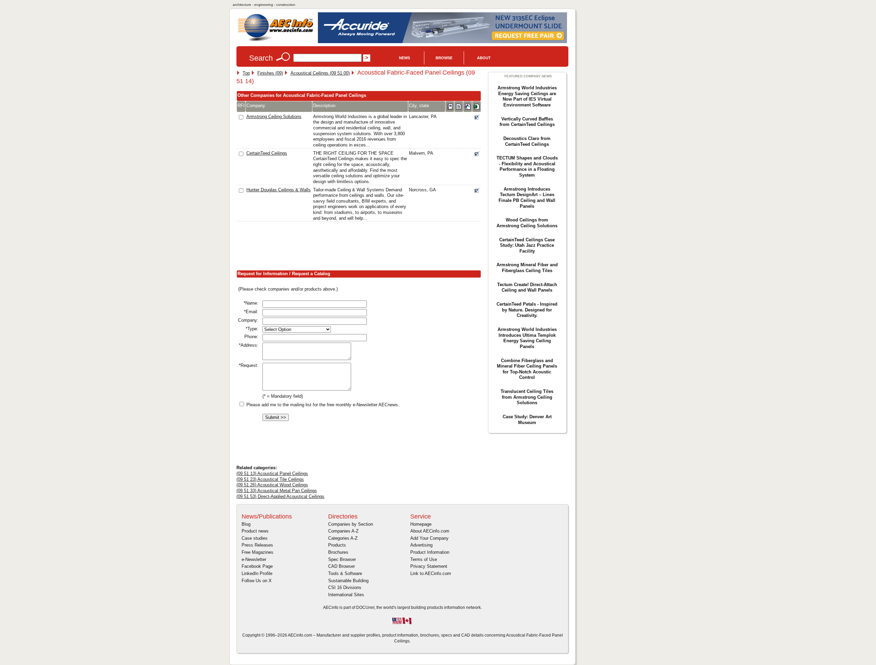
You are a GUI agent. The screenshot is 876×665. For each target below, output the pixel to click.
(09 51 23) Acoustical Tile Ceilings (270, 479)
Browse (444, 58)
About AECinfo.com (429, 531)
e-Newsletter (254, 559)
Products (337, 545)
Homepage (420, 524)
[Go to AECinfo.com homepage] (275, 40)
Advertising (421, 545)
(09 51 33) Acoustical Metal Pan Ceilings (276, 490)
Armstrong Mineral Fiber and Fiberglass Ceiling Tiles (527, 267)
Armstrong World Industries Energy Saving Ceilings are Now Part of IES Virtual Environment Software (527, 96)
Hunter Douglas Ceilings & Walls (278, 189)
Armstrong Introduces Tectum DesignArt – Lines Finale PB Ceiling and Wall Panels (527, 198)
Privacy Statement (428, 566)
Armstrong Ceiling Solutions (273, 116)
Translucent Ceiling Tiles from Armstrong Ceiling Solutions (527, 397)
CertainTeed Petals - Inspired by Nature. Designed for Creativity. (527, 310)
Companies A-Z (343, 531)
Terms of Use (423, 559)
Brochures (338, 552)
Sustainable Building (348, 580)
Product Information (429, 552)
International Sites (346, 594)
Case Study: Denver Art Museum (527, 419)
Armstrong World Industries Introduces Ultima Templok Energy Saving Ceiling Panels (527, 338)
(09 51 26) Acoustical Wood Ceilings (272, 484)
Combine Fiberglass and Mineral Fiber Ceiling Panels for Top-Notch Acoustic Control (527, 369)
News (404, 58)
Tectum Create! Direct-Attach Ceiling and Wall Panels (527, 287)
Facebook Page (257, 566)
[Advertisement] (361, 247)
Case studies (255, 538)
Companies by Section (350, 524)
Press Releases (257, 545)
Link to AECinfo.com (430, 573)
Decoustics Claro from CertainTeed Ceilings (527, 141)
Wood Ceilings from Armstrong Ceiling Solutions (527, 222)
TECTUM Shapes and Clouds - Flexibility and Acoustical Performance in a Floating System (527, 166)
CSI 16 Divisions (344, 587)
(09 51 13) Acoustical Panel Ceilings (272, 473)
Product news (255, 531)
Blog (246, 524)
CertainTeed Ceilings (266, 153)
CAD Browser (341, 566)
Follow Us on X (257, 580)
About (484, 58)
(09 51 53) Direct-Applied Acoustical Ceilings (280, 496)
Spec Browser (342, 559)
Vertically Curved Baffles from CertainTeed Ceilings (527, 121)
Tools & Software (345, 573)
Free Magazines (257, 552)
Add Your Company (429, 538)
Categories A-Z (343, 538)
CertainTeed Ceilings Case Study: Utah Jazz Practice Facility (527, 245)
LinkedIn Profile (257, 573)
